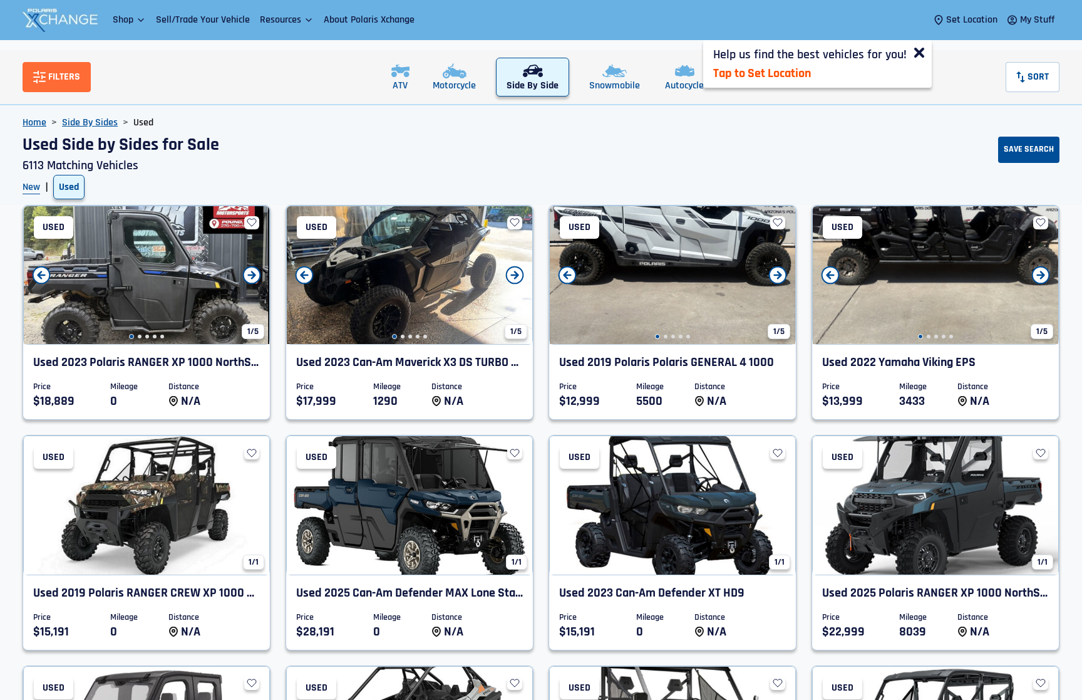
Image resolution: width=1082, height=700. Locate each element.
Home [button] (34, 122)
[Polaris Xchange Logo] (60, 20)
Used (69, 187)
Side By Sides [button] (90, 122)
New (31, 187)
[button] (129, 20)
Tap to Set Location (762, 73)
